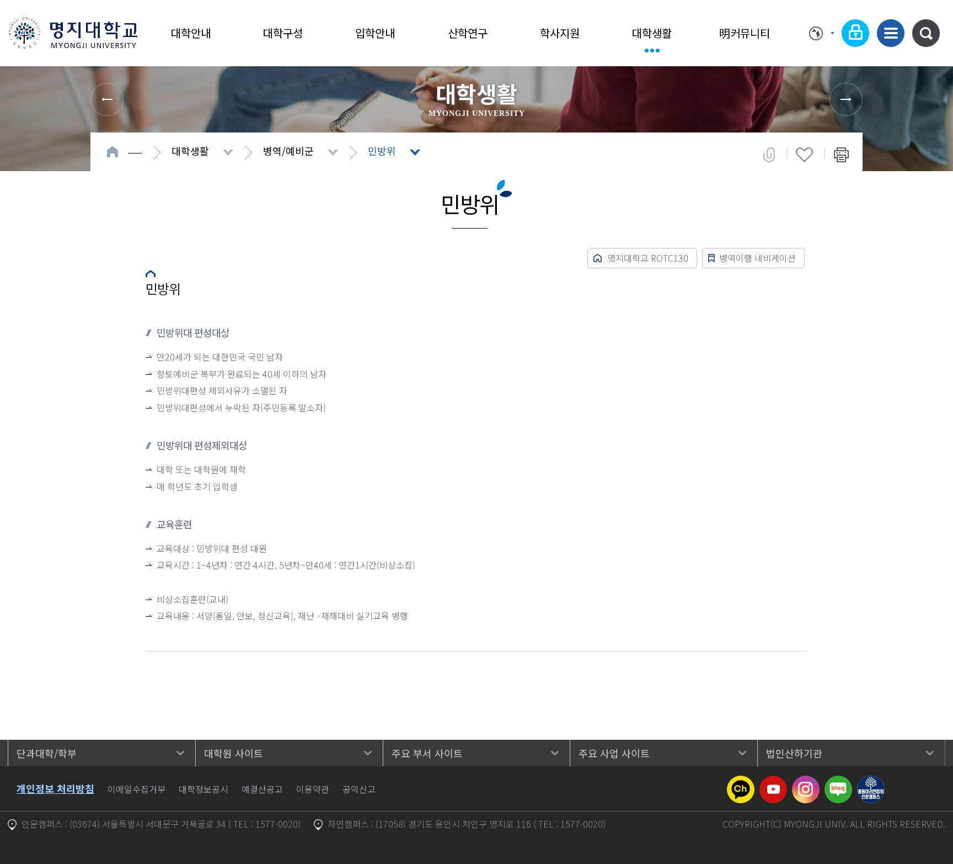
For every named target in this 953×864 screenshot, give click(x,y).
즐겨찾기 (804, 154)
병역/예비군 (288, 151)
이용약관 (312, 789)
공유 (769, 154)
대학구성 (283, 33)
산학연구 (468, 33)
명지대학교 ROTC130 (647, 257)
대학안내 (191, 33)
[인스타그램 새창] (806, 782)
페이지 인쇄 (841, 154)
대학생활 (652, 33)
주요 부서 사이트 (427, 753)
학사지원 (560, 33)
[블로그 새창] (838, 782)
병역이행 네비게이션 (757, 257)
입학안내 (375, 33)
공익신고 (359, 789)
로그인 (855, 33)
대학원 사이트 (233, 753)
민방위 (382, 151)
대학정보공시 (203, 789)
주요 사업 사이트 (614, 753)
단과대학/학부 (47, 753)
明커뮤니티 (744, 33)
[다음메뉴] (846, 99)
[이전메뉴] (107, 99)
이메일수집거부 (136, 789)
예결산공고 (262, 789)
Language (821, 33)
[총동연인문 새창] (871, 782)
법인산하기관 (794, 753)
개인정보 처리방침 (55, 788)
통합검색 (926, 33)
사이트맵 (890, 33)
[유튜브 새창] (773, 782)
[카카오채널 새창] (740, 782)
